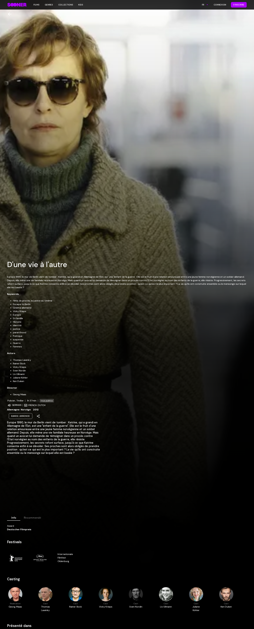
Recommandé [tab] (32, 517)
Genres (49, 4)
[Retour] (8, 14)
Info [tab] (13, 517)
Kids (80, 4)
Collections (65, 4)
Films (37, 4)
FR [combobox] (203, 4)
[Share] (38, 416)
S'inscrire (238, 4)
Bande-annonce (20, 416)
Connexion (220, 4)
